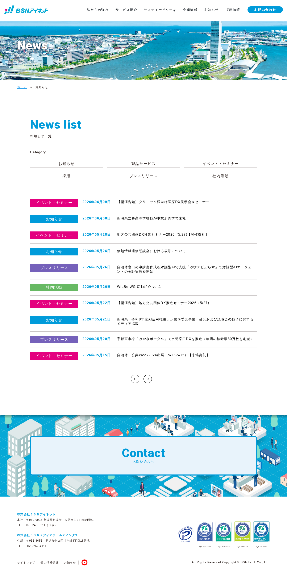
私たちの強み (98, 9)
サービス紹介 (126, 9)
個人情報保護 (50, 562)
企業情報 (190, 9)
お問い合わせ (265, 9)
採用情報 (232, 9)
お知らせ (211, 9)
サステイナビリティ (160, 9)
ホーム (22, 87)
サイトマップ (26, 562)
